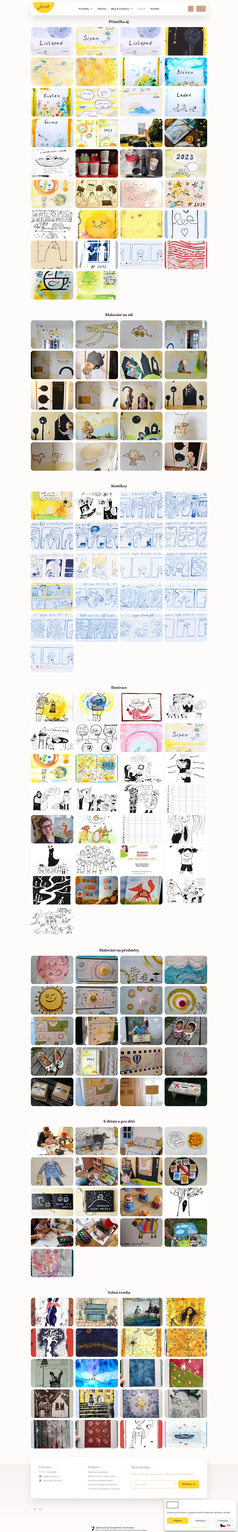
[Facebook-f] (34, 1509)
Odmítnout (200, 1520)
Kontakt (154, 8)
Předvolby (223, 1520)
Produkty (84, 8)
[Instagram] (40, 1509)
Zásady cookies (199, 1527)
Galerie (141, 8)
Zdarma (102, 8)
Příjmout (178, 1520)
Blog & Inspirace (120, 8)
